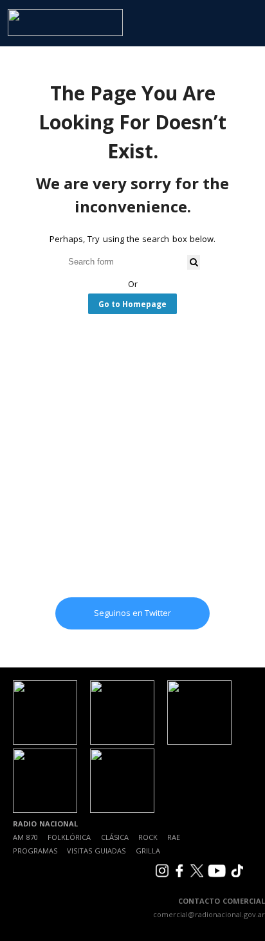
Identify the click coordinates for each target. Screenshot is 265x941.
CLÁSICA (115, 837)
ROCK (148, 837)
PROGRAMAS (35, 850)
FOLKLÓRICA (69, 837)
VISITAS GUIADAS (96, 850)
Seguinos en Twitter (132, 613)
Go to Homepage (132, 304)
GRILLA (148, 850)
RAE (173, 837)
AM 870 (25, 837)
